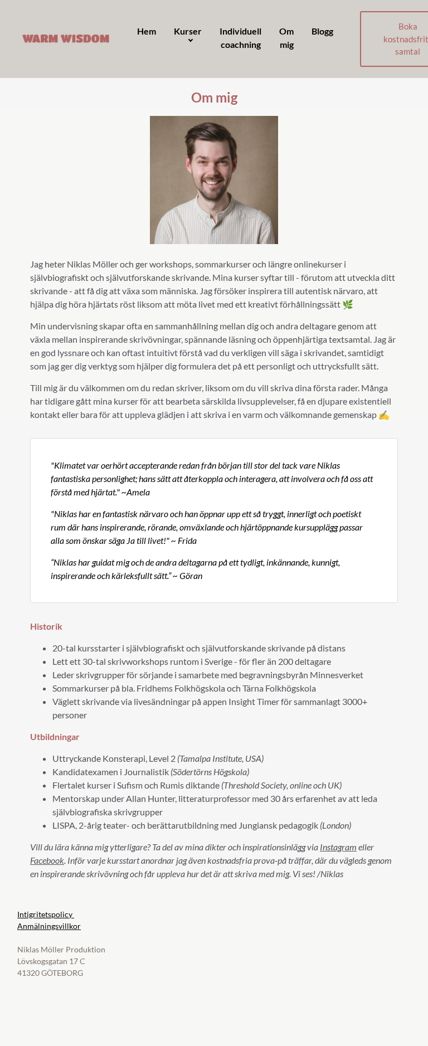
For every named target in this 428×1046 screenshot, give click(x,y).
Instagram (338, 846)
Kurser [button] (188, 31)
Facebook (47, 860)
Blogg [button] (322, 31)
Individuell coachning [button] (240, 38)
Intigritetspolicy (45, 914)
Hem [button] (146, 31)
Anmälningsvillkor (49, 926)
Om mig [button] (286, 38)
